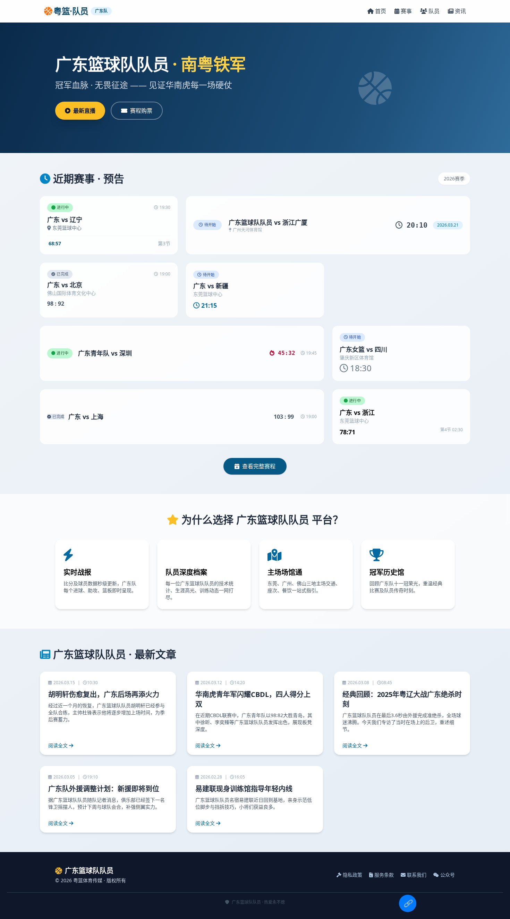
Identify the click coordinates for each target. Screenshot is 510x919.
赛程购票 (141, 110)
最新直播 (84, 110)
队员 (434, 11)
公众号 (447, 874)
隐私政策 (352, 874)
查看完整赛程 (258, 466)
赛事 (406, 11)
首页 (380, 11)
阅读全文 (58, 745)
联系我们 (416, 874)
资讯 (460, 11)
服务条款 (384, 874)
